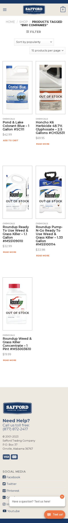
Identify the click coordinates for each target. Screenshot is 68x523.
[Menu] (5, 9)
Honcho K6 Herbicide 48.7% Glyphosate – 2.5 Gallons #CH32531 (50, 128)
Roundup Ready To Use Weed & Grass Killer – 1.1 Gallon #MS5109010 (16, 234)
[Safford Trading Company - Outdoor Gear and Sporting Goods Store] (34, 10)
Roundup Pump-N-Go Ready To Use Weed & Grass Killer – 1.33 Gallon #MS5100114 (49, 235)
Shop (23, 22)
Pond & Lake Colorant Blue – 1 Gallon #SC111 (16, 126)
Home (10, 22)
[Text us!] (54, 515)
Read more (42, 144)
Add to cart (10, 140)
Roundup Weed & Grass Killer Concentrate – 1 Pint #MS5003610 (17, 344)
